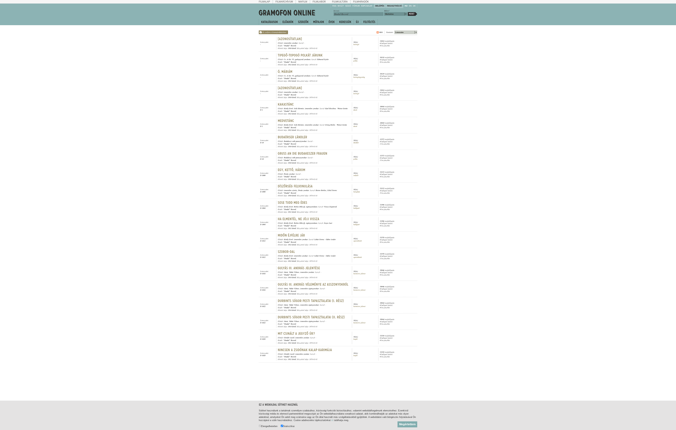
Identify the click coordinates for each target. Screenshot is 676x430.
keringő (356, 44)
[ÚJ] (357, 22)
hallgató (356, 208)
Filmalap (264, 1)
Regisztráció (394, 6)
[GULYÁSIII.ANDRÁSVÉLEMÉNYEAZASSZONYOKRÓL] (313, 284)
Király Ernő (288, 108)
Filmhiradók (361, 1)
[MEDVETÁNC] (286, 121)
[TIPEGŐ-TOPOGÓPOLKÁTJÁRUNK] (300, 55)
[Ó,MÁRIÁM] (285, 72)
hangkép (356, 192)
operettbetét (357, 241)
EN (410, 6)
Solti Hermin (299, 108)
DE (414, 6)
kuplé (355, 339)
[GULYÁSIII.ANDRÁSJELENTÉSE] (299, 268)
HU (406, 6)
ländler (356, 143)
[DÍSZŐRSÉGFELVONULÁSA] (295, 186)
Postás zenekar (289, 174)
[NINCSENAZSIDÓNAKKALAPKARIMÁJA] (305, 350)
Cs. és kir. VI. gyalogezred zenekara (297, 59)
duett (355, 110)
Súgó (348, 6)
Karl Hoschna (330, 108)
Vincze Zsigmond (330, 206)
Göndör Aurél (289, 337)
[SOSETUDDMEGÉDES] (292, 203)
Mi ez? (341, 6)
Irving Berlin (330, 125)
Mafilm (302, 1)
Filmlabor (319, 1)
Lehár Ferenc (319, 239)
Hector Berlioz (321, 190)
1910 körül (292, 48)
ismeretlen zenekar (291, 43)
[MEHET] (412, 14)
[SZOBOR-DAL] (286, 252)
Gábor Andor (331, 239)
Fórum (356, 6)
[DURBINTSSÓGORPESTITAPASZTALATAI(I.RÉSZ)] (311, 301)
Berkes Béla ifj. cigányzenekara (305, 206)
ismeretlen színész (290, 190)
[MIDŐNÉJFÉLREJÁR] (291, 235)
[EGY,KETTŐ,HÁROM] (291, 170)
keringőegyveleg (359, 77)
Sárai (286, 272)
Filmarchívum (284, 1)
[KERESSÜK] (345, 22)
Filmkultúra (340, 1)
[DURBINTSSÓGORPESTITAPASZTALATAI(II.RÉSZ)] (311, 317)
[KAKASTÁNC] (286, 104)
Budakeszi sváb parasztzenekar (295, 141)
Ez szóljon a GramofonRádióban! (275, 32)
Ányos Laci (328, 223)
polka (355, 61)
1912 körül (292, 64)
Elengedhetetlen (269, 426)
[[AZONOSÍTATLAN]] (290, 39)
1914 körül (292, 277)
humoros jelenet (359, 273)
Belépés (379, 6)
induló (355, 175)
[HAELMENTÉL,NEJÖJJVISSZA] (299, 219)
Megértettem (407, 424)
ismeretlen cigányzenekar (309, 288)
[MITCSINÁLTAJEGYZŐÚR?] (296, 333)
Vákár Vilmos (294, 272)
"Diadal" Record (289, 45)
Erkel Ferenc (332, 190)
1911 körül (292, 212)
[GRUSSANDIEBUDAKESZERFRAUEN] (302, 153)
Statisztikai (289, 426)
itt (332, 420)
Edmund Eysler (323, 59)
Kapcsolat (366, 6)
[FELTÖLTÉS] (369, 22)
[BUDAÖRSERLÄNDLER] (292, 137)
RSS (334, 6)
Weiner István (342, 108)
